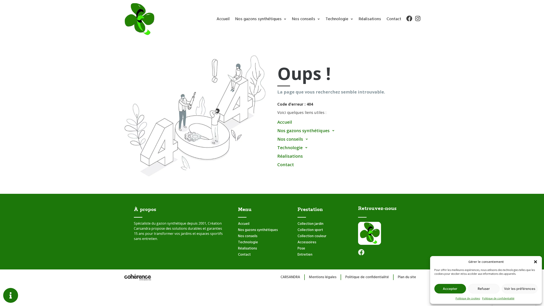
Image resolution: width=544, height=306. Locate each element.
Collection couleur (312, 236)
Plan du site (407, 277)
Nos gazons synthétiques (258, 19)
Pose (301, 248)
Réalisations (370, 19)
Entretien (305, 255)
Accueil (223, 19)
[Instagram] (418, 18)
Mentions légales (322, 277)
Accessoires (307, 242)
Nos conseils (303, 19)
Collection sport (310, 230)
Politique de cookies (468, 298)
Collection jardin (310, 224)
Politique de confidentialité (498, 298)
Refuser (484, 289)
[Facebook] (409, 18)
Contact (394, 19)
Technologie (337, 19)
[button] (535, 261)
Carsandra (290, 277)
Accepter (450, 289)
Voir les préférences (519, 289)
